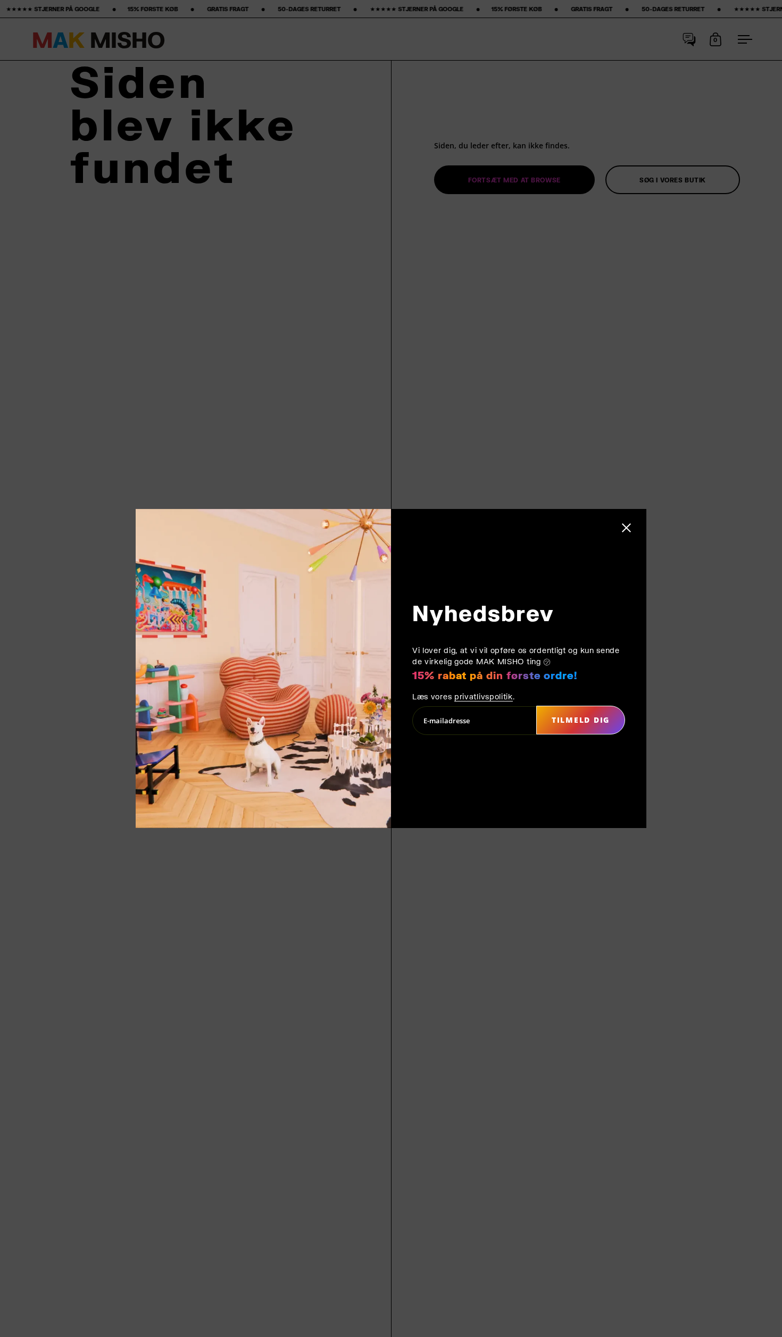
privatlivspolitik (483, 696)
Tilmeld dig (581, 720)
